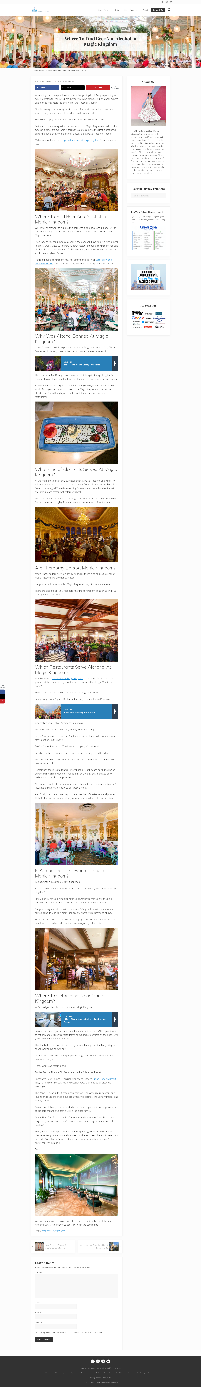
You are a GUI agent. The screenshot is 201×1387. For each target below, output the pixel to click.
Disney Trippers (99, 1382)
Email (38, 1312)
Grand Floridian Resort (104, 1078)
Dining (44, 1231)
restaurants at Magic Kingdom (67, 678)
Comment (40, 1272)
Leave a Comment (68, 81)
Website (38, 1322)
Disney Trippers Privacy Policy (100, 1378)
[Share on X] (2, 696)
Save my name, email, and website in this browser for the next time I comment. (70, 1332)
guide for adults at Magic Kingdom (81, 140)
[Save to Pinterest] (2, 701)
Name (38, 1302)
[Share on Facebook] (2, 692)
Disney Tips (50, 1231)
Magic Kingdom (60, 1231)
